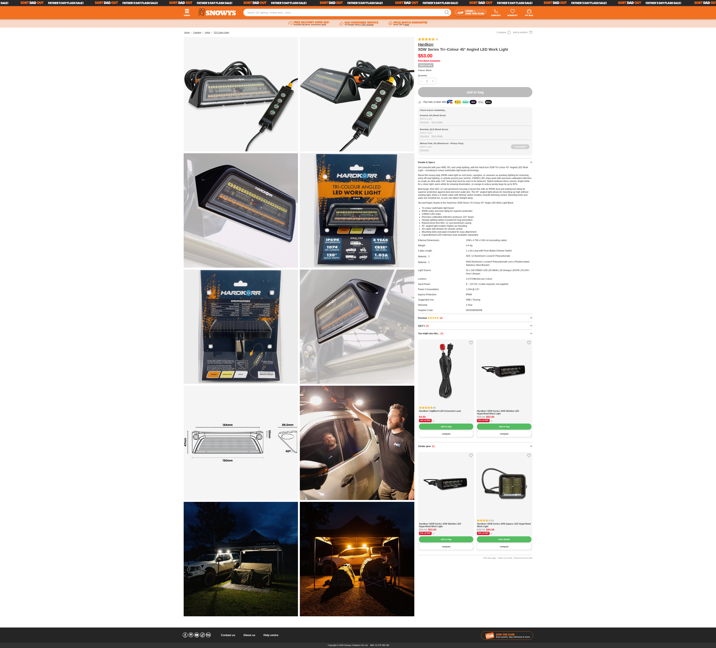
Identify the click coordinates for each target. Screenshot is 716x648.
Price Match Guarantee (429, 60)
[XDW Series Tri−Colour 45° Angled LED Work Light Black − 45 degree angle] (241, 210)
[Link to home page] (217, 12)
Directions (424, 122)
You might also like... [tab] (430, 333)
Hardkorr (426, 44)
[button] (423, 374)
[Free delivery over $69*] (309, 23)
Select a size (426, 65)
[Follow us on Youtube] (196, 635)
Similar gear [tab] (426, 446)
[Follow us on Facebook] (185, 635)
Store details (437, 122)
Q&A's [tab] (423, 326)
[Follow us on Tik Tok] (202, 635)
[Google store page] (359, 23)
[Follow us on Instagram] (191, 635)
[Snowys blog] (208, 635)
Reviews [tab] (430, 318)
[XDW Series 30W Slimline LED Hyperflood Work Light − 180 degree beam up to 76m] (504, 407)
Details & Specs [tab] (426, 162)
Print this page (489, 558)
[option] (446, 367)
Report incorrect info (523, 558)
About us (249, 635)
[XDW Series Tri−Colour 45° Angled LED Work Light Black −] (357, 327)
